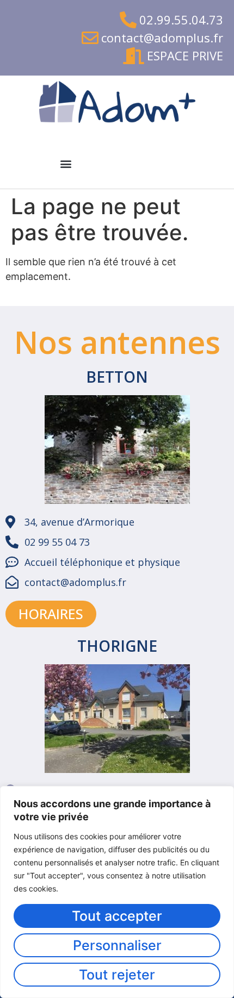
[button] (66, 163)
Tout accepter (117, 916)
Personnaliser (117, 945)
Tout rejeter (117, 974)
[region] (117, 892)
